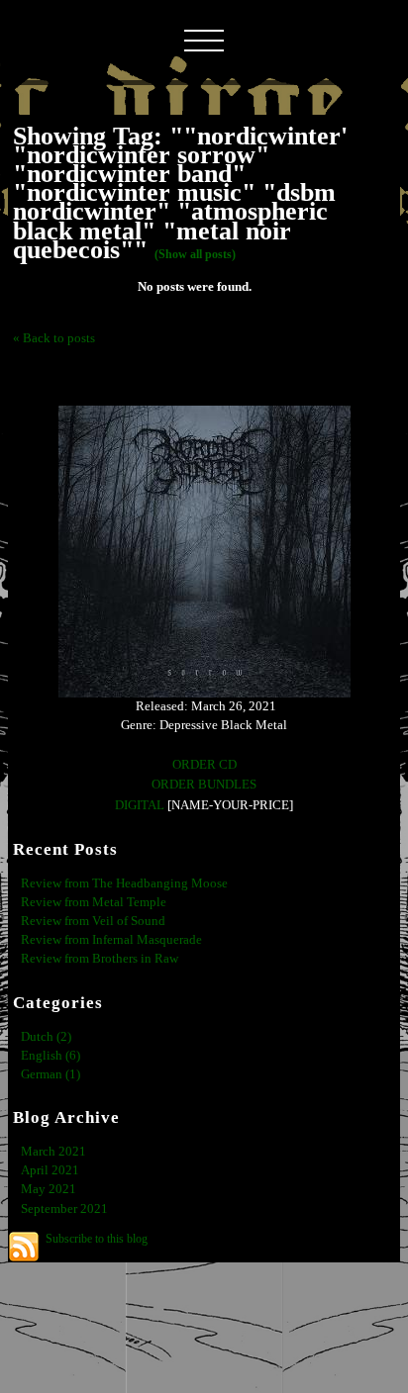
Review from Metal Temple (93, 902)
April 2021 (50, 1170)
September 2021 (64, 1209)
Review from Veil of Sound (93, 921)
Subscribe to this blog (97, 1239)
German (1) (50, 1074)
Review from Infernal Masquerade (111, 940)
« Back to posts (54, 338)
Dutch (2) (46, 1037)
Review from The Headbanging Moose (124, 883)
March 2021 (53, 1152)
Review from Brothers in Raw (99, 959)
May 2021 (48, 1189)
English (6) (50, 1056)
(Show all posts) (195, 254)
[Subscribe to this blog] (24, 1246)
